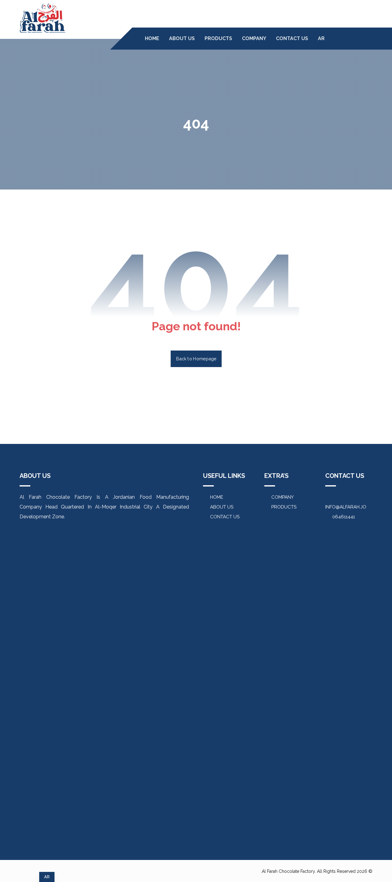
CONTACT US (224, 517)
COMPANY (282, 497)
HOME (216, 497)
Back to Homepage (196, 358)
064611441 (343, 517)
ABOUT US (221, 507)
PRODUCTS (283, 507)
